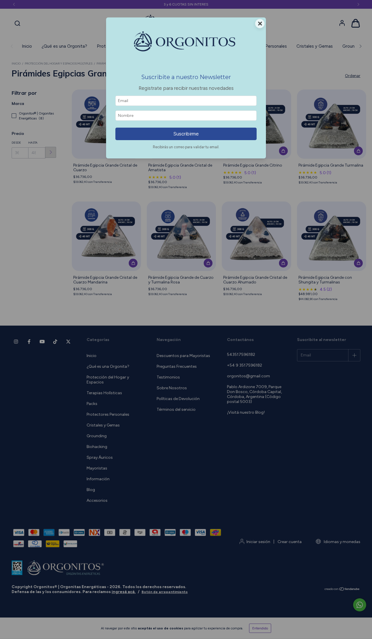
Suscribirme (186, 134)
